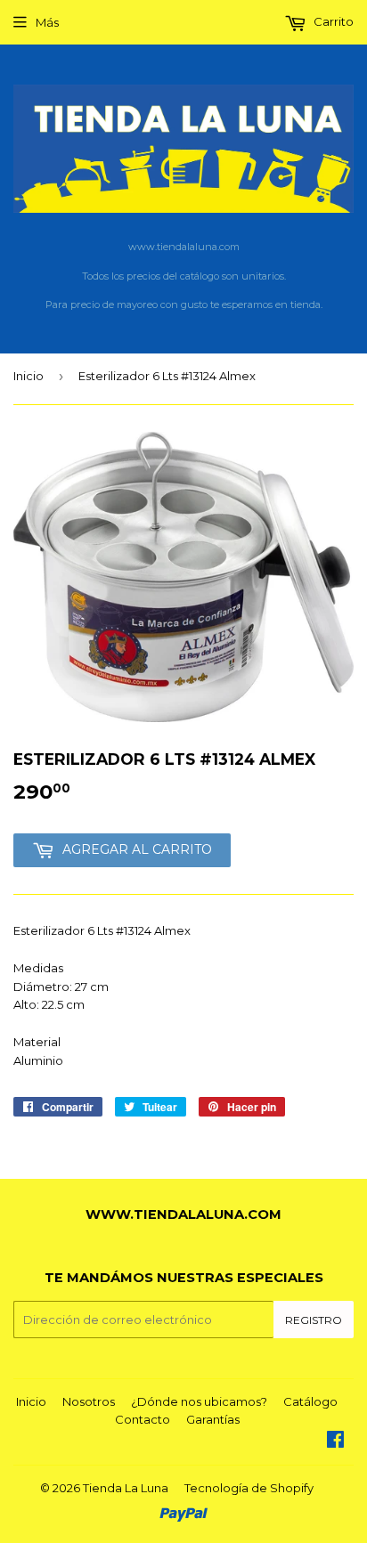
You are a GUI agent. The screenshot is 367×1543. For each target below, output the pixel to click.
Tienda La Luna (125, 1488)
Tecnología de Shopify (249, 1488)
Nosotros (88, 1401)
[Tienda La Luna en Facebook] (335, 1441)
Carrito (332, 21)
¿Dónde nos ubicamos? (199, 1401)
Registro (313, 1320)
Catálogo (310, 1401)
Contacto (142, 1419)
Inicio (28, 376)
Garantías (213, 1419)
